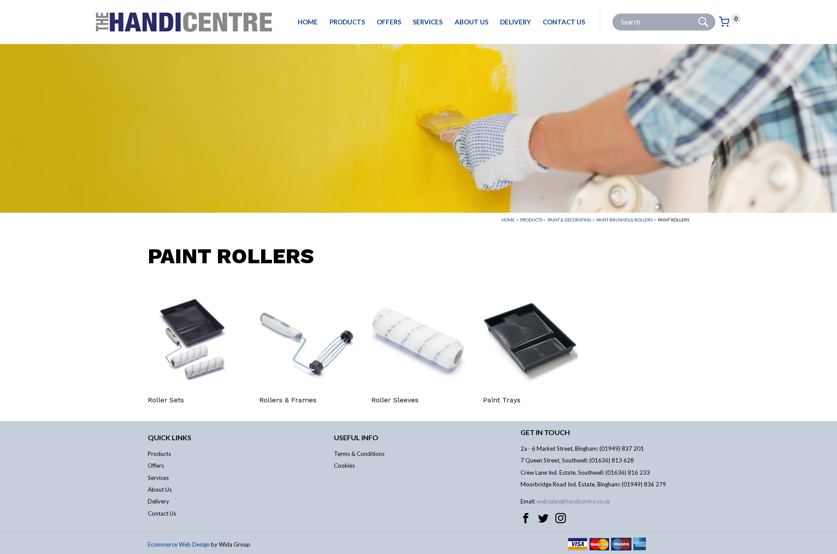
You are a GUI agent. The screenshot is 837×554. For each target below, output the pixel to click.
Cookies (344, 465)
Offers (389, 22)
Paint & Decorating (570, 219)
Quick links (169, 437)
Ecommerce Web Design (179, 544)
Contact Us (564, 22)
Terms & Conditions (359, 453)
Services (427, 22)
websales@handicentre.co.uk (573, 501)
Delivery (515, 22)
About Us (471, 22)
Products (347, 22)
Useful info (356, 437)
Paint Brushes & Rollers (624, 219)
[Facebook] (526, 518)
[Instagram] (560, 518)
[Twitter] (543, 518)
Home (308, 22)
